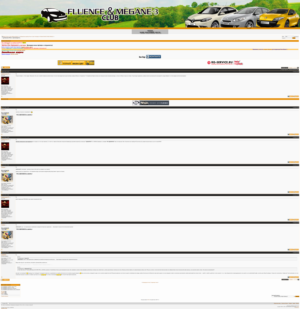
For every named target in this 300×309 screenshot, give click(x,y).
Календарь (249, 28)
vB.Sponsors (297, 307)
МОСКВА (19, 50)
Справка (156, 28)
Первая (290, 67)
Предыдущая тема (146, 282)
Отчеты (3, 48)
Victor (3, 110)
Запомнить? (296, 36)
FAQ (8, 44)
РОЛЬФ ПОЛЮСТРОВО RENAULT (47, 36)
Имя (283, 36)
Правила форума (4, 296)
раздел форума (243, 49)
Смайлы (3, 292)
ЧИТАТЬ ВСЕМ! (14, 54)
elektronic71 (5, 74)
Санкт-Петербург (35, 36)
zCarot (298, 306)
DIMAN (3, 255)
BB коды (3, 291)
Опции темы (284, 69)
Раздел (290, 303)
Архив (294, 303)
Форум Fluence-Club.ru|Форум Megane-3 (11, 36)
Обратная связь (277, 303)
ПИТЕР (23, 50)
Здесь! (24, 42)
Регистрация (57, 28)
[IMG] (2, 293)
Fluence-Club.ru (284, 303)
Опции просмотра (293, 69)
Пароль (283, 38)
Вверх (297, 303)
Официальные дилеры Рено (25, 36)
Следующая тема (154, 282)
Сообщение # (296, 71)
